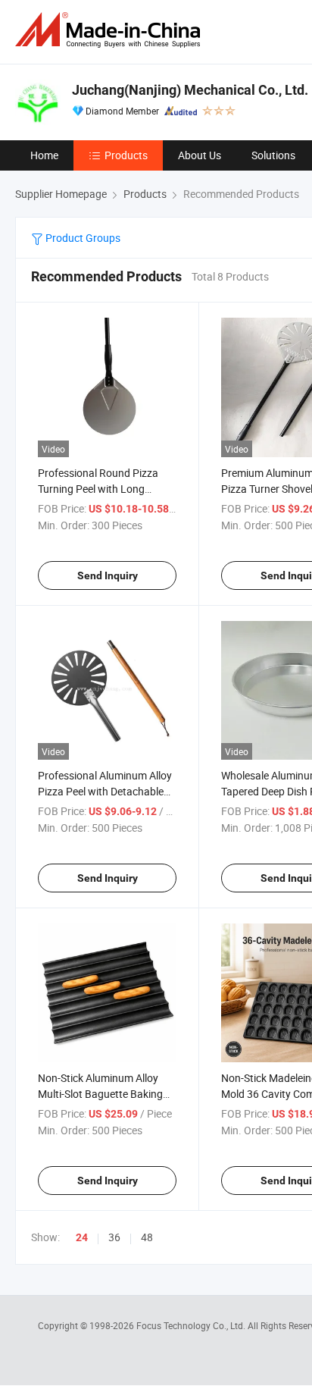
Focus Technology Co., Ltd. (192, 1325)
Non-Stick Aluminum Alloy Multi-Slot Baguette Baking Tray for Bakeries (100, 1094)
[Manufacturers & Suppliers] (110, 30)
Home (44, 155)
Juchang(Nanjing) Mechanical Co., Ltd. (190, 90)
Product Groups (81, 237)
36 (114, 1237)
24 (82, 1237)
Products (126, 155)
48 (147, 1237)
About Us (199, 155)
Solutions (273, 155)
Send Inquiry (107, 575)
